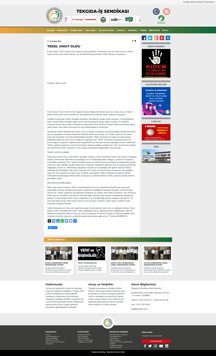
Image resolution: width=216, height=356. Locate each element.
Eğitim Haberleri (115, 340)
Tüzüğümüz (50, 344)
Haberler (121, 30)
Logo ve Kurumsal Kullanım (55, 342)
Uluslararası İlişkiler (116, 345)
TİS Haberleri (114, 338)
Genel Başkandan (115, 336)
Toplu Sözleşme (83, 336)
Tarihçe (48, 335)
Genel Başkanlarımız (52, 336)
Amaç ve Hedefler (52, 338)
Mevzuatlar (91, 30)
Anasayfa (50, 30)
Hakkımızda (62, 30)
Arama (165, 30)
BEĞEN (53, 227)
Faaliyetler (132, 30)
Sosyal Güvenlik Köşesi (85, 340)
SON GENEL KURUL (52, 340)
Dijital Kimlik (154, 30)
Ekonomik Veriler (106, 30)
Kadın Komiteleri (83, 338)
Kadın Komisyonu (116, 347)
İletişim (143, 30)
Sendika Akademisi (84, 335)
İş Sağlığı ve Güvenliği (85, 342)
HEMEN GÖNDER (156, 341)
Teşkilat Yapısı (76, 30)
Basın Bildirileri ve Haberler (119, 335)
